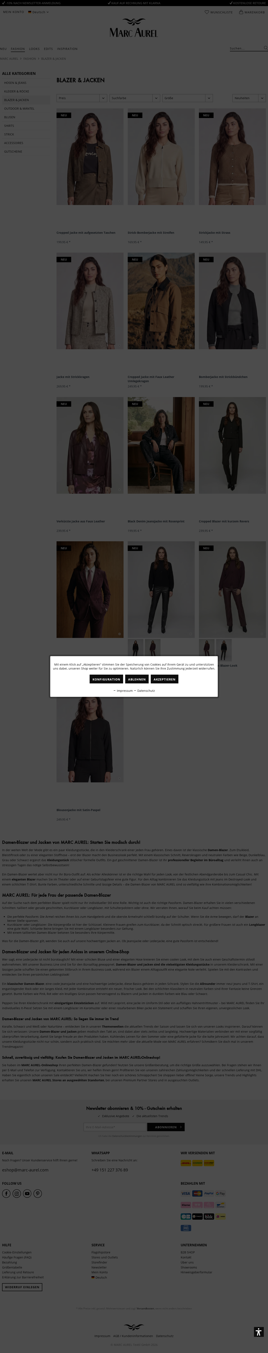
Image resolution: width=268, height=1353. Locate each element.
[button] (259, 1332)
